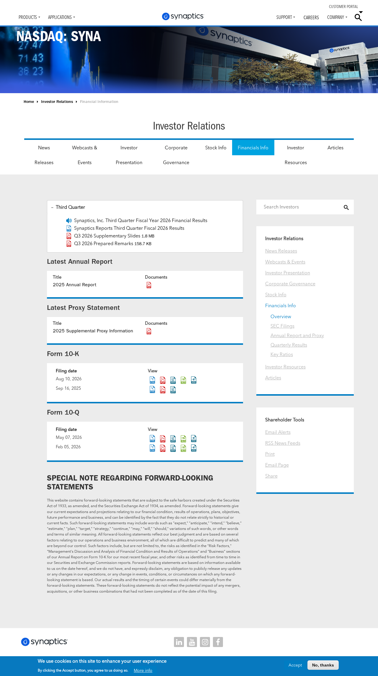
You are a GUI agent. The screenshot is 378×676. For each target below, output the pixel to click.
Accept (295, 665)
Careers (311, 17)
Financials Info (253, 148)
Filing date (66, 370)
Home (29, 101)
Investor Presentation (129, 155)
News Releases (44, 155)
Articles (335, 148)
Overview (281, 316)
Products (28, 17)
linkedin (179, 642)
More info (143, 670)
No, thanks (323, 665)
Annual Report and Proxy (297, 335)
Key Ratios (282, 354)
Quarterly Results (289, 345)
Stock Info (216, 148)
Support (284, 17)
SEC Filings (282, 326)
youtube (192, 642)
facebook (218, 642)
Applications (60, 17)
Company (335, 17)
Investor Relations (57, 101)
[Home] (183, 16)
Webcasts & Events (84, 155)
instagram (205, 642)
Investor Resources (296, 155)
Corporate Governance (176, 155)
